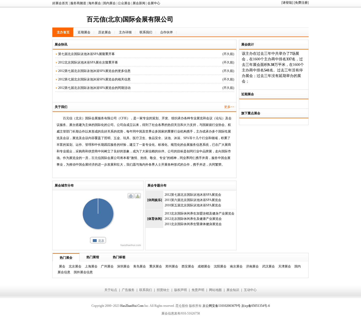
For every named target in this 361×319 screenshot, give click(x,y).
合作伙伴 (166, 32)
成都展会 (204, 266)
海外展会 (94, 3)
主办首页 (63, 32)
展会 (62, 266)
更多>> (229, 107)
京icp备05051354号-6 (255, 306)
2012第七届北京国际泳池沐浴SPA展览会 (193, 195)
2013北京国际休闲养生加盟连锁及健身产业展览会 (199, 213)
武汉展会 (268, 266)
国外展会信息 (83, 272)
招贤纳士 (163, 290)
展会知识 (232, 290)
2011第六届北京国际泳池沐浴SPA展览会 (193, 200)
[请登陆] (287, 2)
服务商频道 (78, 3)
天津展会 (284, 266)
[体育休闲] (154, 219)
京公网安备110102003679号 (221, 306)
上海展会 (91, 266)
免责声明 (198, 290)
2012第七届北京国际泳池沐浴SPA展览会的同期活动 (94, 88)
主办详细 (125, 32)
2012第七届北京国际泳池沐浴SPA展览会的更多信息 (94, 71)
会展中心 (153, 3)
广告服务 (128, 290)
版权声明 (180, 290)
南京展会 (236, 266)
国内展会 (109, 3)
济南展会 (252, 266)
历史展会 (104, 32)
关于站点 (110, 290)
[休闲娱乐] (154, 200)
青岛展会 (139, 266)
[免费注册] (301, 2)
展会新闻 (139, 3)
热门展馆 (92, 257)
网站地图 (215, 290)
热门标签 (119, 257)
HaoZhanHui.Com (132, 306)
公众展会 (124, 3)
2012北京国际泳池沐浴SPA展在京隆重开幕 (88, 62)
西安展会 (188, 266)
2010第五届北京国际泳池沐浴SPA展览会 (193, 205)
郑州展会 (171, 266)
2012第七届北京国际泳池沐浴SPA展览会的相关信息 (94, 79)
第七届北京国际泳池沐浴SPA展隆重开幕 (86, 54)
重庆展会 (155, 266)
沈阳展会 (220, 266)
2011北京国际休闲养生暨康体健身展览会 (193, 224)
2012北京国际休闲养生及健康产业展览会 (193, 219)
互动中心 (250, 290)
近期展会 (84, 32)
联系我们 (146, 32)
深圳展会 (123, 266)
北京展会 (75, 266)
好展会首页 (60, 3)
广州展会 (107, 266)
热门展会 (66, 257)
